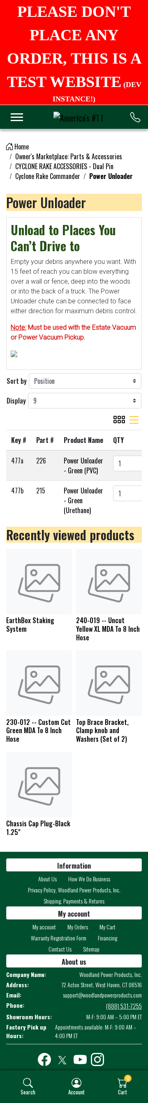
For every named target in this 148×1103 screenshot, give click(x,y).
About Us (47, 878)
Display (16, 401)
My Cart (107, 926)
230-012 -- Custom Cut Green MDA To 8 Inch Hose (38, 730)
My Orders (77, 926)
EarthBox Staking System (30, 624)
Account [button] (76, 1092)
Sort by (17, 381)
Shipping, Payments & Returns (74, 901)
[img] (28, 1083)
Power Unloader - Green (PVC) (83, 465)
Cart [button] (122, 1092)
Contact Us (60, 949)
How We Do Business (89, 878)
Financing (107, 937)
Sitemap (91, 949)
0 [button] (128, 1078)
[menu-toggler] (17, 117)
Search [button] (28, 1092)
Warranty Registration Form (58, 937)
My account (44, 926)
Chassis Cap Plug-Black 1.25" (38, 828)
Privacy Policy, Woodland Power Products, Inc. (74, 889)
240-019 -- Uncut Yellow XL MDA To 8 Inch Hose (108, 628)
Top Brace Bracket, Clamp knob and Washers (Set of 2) (102, 730)
